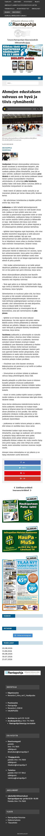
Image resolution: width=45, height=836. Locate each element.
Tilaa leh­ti (8, 2)
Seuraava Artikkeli (21, 490)
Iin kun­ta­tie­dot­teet (23, 8)
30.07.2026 (7, 657)
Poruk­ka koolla (9, 8)
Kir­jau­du (7, 12)
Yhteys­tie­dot (28, 2)
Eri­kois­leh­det (36, 8)
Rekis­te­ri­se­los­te (14, 820)
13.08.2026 (7, 651)
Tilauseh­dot (12, 823)
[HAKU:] (22, 83)
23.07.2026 (7, 659)
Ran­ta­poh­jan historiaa (16, 817)
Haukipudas (6, 150)
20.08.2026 (7, 648)
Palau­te (37, 2)
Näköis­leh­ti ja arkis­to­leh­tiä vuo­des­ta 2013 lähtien (21, 5)
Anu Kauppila (7, 148)
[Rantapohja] (22, 28)
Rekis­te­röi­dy (16, 12)
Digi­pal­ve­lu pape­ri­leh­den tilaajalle (15, 15)
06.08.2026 (7, 654)
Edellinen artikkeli (24, 488)
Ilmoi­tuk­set (17, 2)
